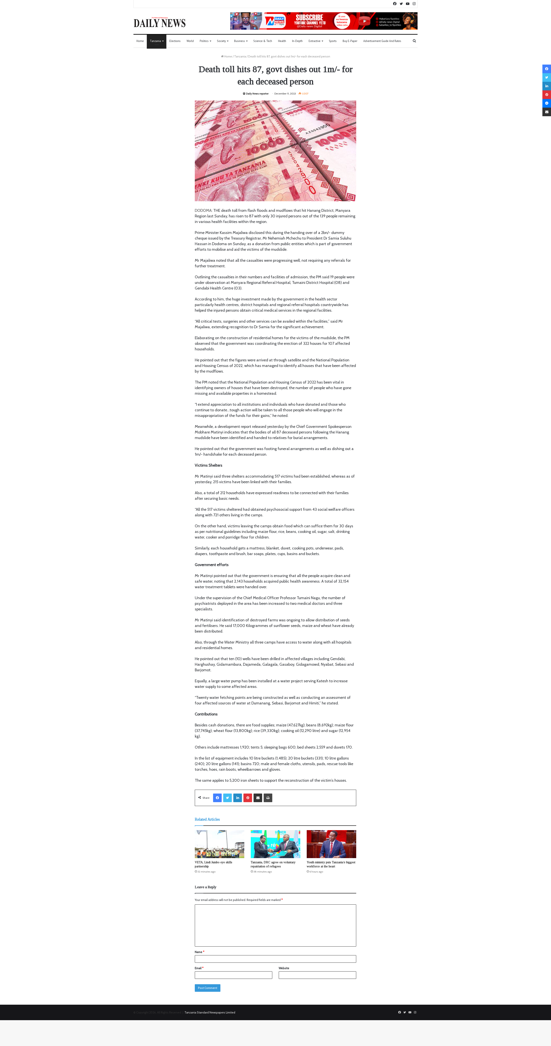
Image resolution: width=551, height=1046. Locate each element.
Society (221, 41)
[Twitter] (227, 798)
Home (140, 41)
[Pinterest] (247, 798)
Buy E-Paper (350, 41)
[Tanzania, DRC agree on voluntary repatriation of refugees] (275, 844)
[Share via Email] (258, 798)
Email (199, 968)
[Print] (268, 798)
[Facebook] (217, 798)
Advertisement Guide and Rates (382, 41)
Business (239, 41)
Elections (175, 41)
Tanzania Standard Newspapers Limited (209, 1012)
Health (282, 41)
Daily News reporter (257, 93)
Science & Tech (262, 41)
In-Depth (297, 41)
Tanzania (155, 41)
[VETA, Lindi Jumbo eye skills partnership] (219, 844)
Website (284, 968)
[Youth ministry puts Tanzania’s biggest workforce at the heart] (331, 844)
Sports (333, 41)
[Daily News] (159, 22)
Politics (204, 41)
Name (199, 952)
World (190, 41)
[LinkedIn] (237, 798)
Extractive (314, 41)
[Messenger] (546, 103)
